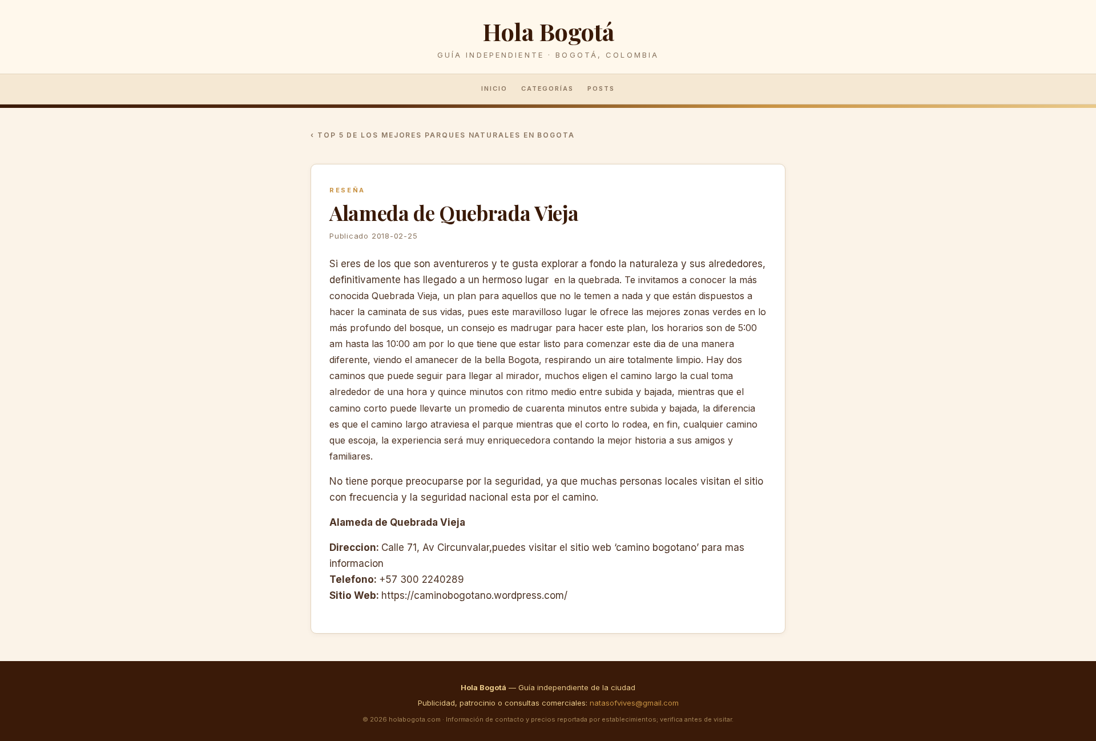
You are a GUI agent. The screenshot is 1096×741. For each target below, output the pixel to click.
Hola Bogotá (548, 31)
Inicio (494, 88)
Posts (601, 88)
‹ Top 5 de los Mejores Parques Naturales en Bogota (443, 135)
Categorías (547, 88)
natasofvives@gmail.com (634, 702)
